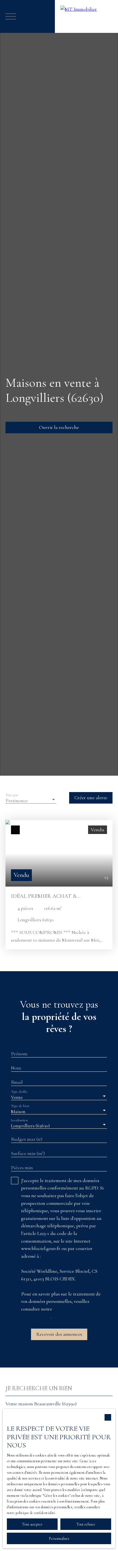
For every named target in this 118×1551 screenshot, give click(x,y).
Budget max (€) (26, 1139)
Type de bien (20, 1106)
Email (17, 1082)
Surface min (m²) (28, 1153)
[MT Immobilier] (86, 16)
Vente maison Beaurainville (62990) (41, 1404)
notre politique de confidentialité (31, 1512)
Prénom (19, 1054)
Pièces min (22, 1168)
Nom (16, 1068)
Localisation (19, 1120)
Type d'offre (19, 1092)
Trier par (11, 795)
